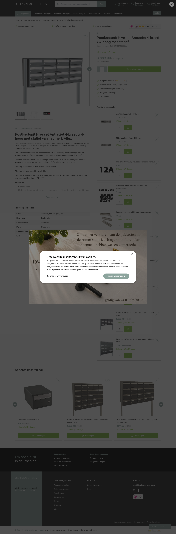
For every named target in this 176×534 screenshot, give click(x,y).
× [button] (132, 254)
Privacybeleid (104, 269)
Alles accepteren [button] (116, 276)
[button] (57, 276)
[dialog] (88, 267)
